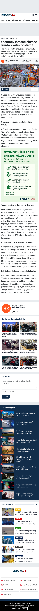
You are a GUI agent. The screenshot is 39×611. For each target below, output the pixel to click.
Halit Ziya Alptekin (18, 307)
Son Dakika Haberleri (29, 589)
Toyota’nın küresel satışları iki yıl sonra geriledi (28, 367)
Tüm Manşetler (8, 589)
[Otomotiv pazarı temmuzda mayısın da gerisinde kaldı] (10, 361)
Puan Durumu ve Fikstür (30, 585)
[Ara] (33, 15)
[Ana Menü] (36, 15)
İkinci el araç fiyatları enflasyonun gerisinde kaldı (10, 351)
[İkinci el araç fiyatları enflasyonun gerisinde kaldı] (10, 344)
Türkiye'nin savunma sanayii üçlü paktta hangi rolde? (25, 550)
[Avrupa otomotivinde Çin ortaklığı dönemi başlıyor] (28, 344)
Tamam (25, 608)
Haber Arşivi (7, 594)
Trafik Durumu (7, 585)
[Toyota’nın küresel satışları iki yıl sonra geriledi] (28, 361)
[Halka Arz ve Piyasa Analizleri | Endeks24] (8, 15)
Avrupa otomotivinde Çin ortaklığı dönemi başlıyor (27, 351)
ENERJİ (18, 528)
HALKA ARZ (5, 20)
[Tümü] (36, 504)
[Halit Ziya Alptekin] (6, 308)
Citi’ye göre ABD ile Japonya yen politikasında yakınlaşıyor (24, 541)
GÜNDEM (26, 20)
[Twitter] (17, 311)
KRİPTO (34, 20)
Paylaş (6, 89)
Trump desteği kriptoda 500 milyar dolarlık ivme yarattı (26, 513)
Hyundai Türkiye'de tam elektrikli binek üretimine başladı (9, 334)
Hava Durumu (27, 580)
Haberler (4, 38)
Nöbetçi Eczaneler (9, 580)
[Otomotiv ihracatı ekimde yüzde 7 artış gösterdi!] (19, 75)
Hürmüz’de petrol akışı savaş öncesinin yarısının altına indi (26, 532)
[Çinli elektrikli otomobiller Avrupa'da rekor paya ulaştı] (28, 327)
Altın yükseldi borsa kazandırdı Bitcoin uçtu (24, 560)
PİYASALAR (16, 20)
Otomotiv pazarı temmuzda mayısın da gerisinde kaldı (10, 367)
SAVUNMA (19, 547)
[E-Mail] (13, 311)
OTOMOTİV (13, 38)
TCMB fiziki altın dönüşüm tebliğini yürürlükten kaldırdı (25, 522)
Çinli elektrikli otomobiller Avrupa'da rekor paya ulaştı (28, 334)
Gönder (5, 396)
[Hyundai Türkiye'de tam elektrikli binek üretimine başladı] (10, 327)
